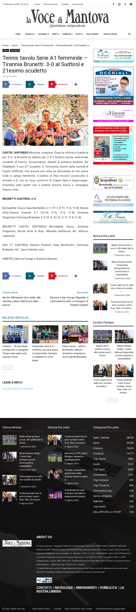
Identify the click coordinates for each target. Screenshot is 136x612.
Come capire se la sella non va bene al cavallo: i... (121, 288)
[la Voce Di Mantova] (68, 18)
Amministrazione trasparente (110, 608)
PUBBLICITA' (108, 587)
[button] (129, 34)
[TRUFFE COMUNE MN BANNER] (113, 163)
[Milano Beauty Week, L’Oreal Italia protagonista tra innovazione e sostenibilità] (100, 265)
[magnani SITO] (113, 121)
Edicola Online (110, 34)
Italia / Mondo (92, 34)
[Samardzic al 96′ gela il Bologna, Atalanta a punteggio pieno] (55, 457)
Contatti (65, 4)
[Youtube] (131, 4)
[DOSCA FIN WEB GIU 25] (113, 104)
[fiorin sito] (113, 222)
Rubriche (67, 34)
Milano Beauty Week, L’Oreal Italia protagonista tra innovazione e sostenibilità (122, 268)
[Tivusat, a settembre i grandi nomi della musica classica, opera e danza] (55, 473)
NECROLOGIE (64, 587)
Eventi (55, 34)
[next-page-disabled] (10, 367)
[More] (76, 84)
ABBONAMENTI (86, 587)
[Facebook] (113, 4)
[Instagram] (119, 4)
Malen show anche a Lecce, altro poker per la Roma (121, 248)
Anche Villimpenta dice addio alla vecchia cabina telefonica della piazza (21, 301)
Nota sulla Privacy (41, 608)
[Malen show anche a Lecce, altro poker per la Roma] (100, 248)
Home (37, 4)
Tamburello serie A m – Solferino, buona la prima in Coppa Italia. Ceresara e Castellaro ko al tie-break (45, 353)
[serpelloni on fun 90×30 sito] (113, 188)
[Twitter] (125, 4)
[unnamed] (113, 205)
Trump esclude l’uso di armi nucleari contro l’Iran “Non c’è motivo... (122, 305)
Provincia (42, 34)
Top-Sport (15, 50)
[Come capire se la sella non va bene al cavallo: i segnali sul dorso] (100, 288)
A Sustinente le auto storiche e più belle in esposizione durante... (75, 493)
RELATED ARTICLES (15, 317)
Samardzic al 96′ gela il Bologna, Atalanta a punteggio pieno (76, 456)
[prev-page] (4, 367)
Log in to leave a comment (17, 388)
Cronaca (29, 34)
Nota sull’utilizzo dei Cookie (78, 608)
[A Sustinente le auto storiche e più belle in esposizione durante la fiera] (55, 493)
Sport (78, 34)
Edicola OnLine (51, 4)
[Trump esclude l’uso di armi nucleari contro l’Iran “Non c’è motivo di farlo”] (100, 305)
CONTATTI (44, 587)
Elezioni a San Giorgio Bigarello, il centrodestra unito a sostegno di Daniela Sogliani (69, 301)
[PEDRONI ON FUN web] (113, 61)
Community (77, 4)
